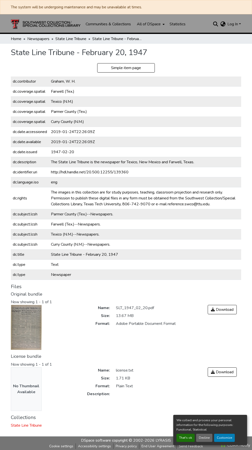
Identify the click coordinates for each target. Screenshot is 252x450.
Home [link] (16, 39)
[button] (46, 24)
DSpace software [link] (96, 440)
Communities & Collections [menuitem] (108, 24)
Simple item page (126, 68)
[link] (222, 309)
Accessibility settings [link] (94, 446)
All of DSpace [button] (149, 24)
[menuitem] (150, 24)
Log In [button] (233, 24)
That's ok (185, 437)
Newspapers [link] (38, 39)
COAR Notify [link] (238, 445)
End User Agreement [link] (158, 446)
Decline (204, 437)
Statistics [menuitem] (178, 24)
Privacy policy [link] (126, 446)
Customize (224, 437)
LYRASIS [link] (163, 440)
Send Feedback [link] (191, 446)
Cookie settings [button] (61, 446)
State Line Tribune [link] (70, 39)
